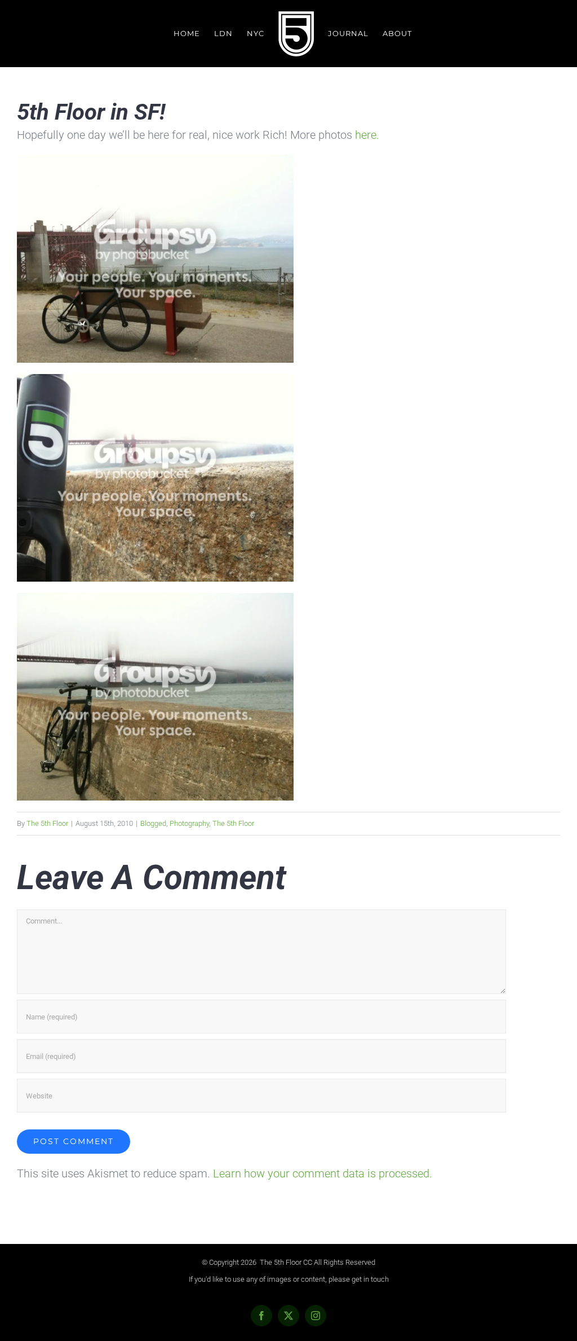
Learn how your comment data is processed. (322, 1173)
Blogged (153, 823)
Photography (189, 823)
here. (365, 135)
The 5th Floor (47, 823)
